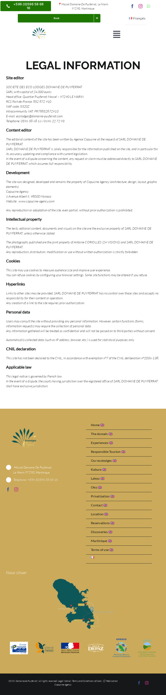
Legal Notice (64, 680)
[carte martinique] (83, 580)
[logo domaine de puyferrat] (39, 28)
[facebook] (132, 6)
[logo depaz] (96, 644)
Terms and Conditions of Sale (86, 680)
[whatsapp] (148, 6)
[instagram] (140, 6)
